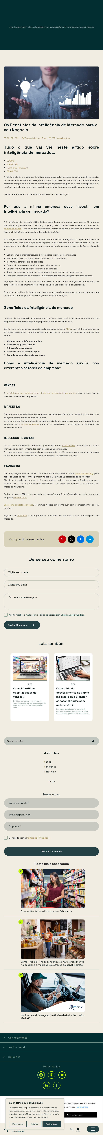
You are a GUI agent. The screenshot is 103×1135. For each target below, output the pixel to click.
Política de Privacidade (73, 615)
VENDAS (10, 160)
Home (11, 27)
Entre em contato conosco (18, 504)
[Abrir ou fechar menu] (93, 1129)
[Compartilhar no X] (71, 539)
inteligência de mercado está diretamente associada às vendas (41, 393)
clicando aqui (20, 497)
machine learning (84, 473)
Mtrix (68, 329)
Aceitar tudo (51, 1124)
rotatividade (68, 445)
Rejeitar (34, 1124)
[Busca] (71, 1129)
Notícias (51, 771)
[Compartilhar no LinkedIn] (90, 539)
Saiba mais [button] (82, 1106)
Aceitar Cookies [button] (74, 1115)
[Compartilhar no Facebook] (80, 539)
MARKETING (12, 164)
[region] (34, 1114)
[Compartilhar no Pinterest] (62, 539)
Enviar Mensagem (18, 625)
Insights (51, 766)
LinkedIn (22, 515)
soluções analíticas (29, 424)
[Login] (78, 1130)
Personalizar (17, 1124)
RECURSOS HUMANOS (17, 167)
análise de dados (12, 228)
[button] (41, 1075)
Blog (32, 27)
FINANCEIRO (12, 171)
